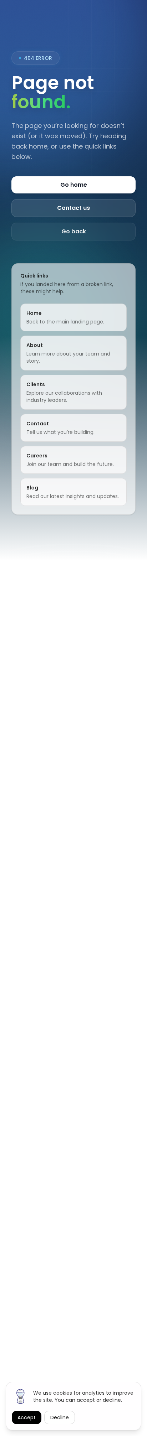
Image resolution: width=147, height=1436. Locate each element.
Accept (26, 1417)
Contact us (73, 208)
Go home (73, 185)
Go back (73, 231)
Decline (59, 1417)
